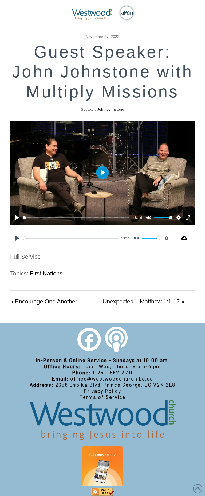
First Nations (46, 273)
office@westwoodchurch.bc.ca (111, 378)
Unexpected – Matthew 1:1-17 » (143, 301)
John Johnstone (110, 109)
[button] (126, 12)
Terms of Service (103, 397)
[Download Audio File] (184, 238)
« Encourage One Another (43, 301)
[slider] (76, 217)
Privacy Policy (102, 391)
